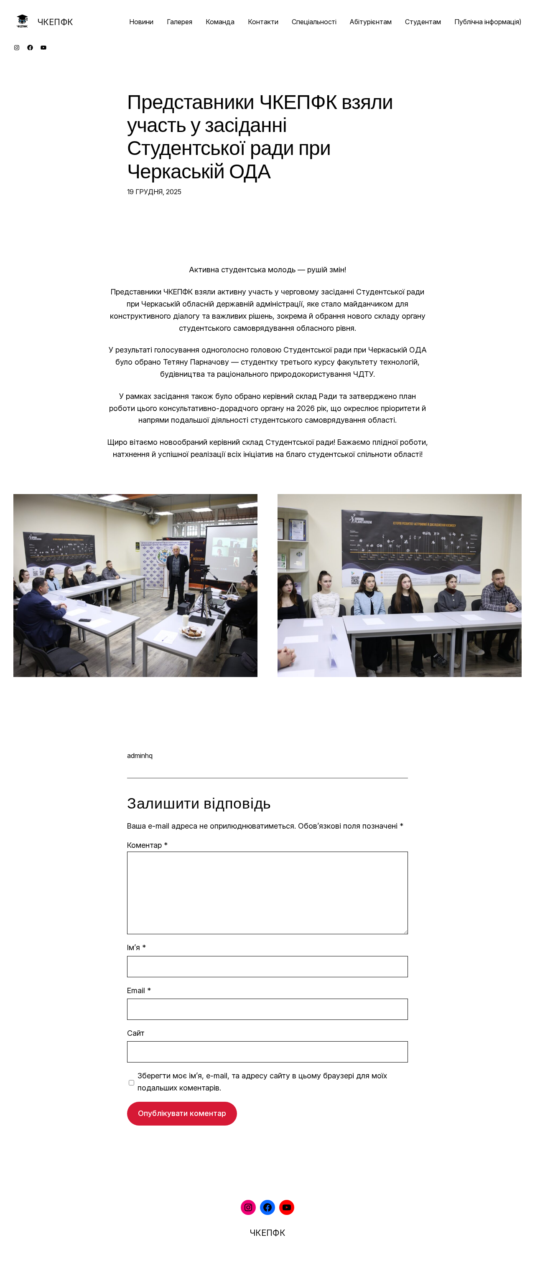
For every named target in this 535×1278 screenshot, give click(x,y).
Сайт (136, 1033)
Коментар (147, 845)
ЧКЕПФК (55, 22)
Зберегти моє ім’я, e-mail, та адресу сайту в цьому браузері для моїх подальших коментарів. (262, 1081)
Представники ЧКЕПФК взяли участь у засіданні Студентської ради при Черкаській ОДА (260, 137)
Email (139, 990)
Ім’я (136, 947)
